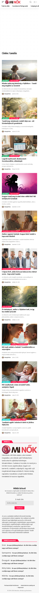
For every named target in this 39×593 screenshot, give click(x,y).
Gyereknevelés (22, 344)
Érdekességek (14, 156)
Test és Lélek (14, 80)
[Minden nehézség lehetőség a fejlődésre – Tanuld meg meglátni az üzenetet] (19, 70)
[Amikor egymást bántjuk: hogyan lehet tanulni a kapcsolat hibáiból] (19, 221)
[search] (30, 2)
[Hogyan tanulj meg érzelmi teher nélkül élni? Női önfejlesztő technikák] (19, 183)
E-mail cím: (19, 499)
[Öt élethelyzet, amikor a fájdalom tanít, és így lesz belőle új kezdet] (19, 296)
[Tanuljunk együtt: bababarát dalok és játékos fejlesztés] (19, 409)
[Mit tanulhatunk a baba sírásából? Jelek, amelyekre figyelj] (19, 371)
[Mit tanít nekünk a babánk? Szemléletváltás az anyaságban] (19, 334)
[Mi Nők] (13, 2)
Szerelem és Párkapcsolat (11, 231)
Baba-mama (6, 344)
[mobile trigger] (3, 2)
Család (14, 344)
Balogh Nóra (7, 94)
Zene (24, 419)
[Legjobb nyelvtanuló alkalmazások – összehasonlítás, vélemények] (19, 145)
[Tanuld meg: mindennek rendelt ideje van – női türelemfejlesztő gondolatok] (19, 108)
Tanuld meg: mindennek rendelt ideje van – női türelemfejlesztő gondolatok (18, 122)
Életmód (5, 80)
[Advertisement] (19, 30)
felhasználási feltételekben (15, 532)
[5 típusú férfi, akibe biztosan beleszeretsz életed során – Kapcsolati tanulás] (19, 258)
